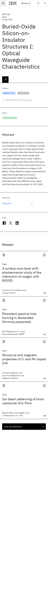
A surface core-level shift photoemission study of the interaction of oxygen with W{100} (21, 274)
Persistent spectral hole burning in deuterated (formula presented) (19, 318)
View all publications (13, 426)
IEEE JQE (6, 14)
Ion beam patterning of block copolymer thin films (23, 401)
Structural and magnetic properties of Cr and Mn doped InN (24, 359)
